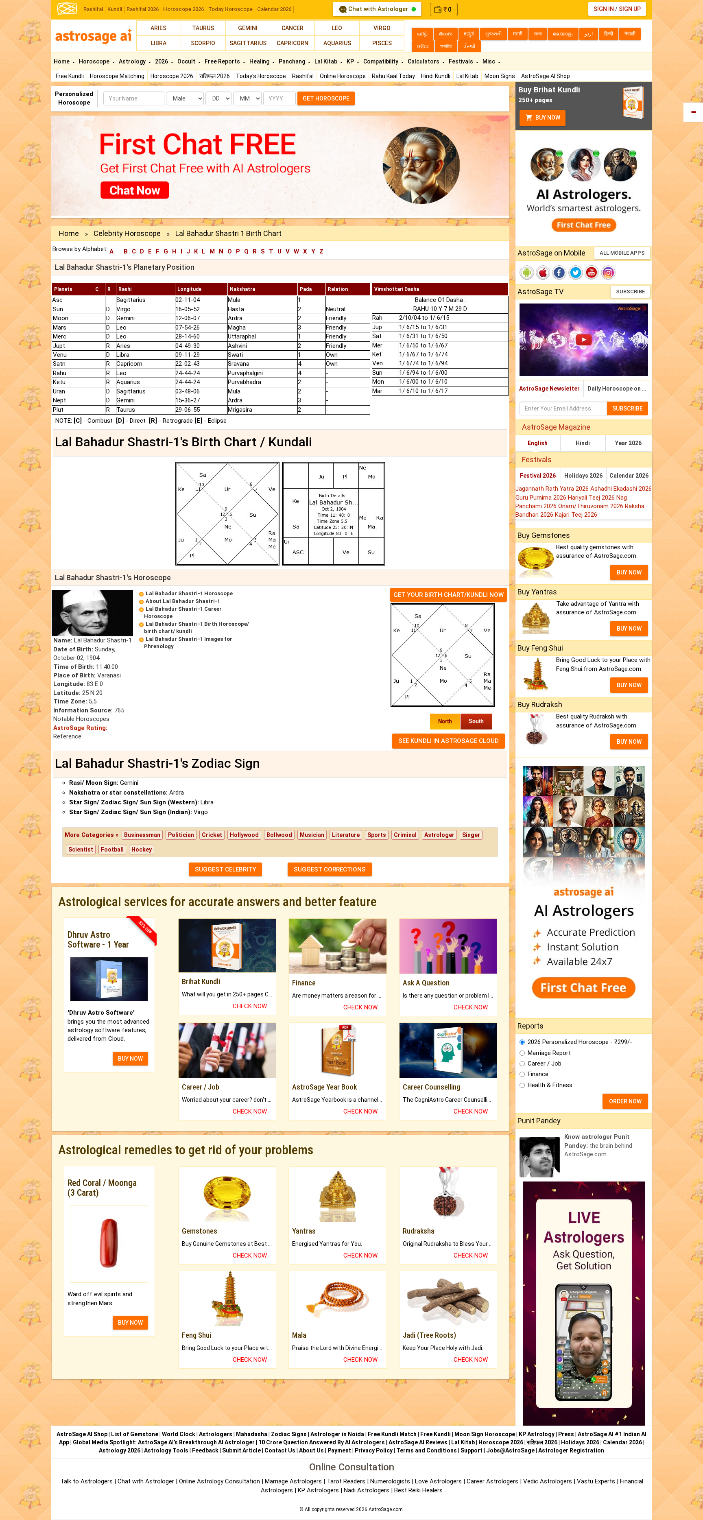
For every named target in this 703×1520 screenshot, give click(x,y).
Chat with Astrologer (378, 9)
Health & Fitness (550, 1085)
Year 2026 (628, 443)
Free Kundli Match (392, 1434)
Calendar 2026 (274, 9)
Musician (312, 835)
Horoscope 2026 (183, 9)
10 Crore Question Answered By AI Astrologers (321, 1442)
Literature (346, 835)
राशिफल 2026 (214, 76)
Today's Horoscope (261, 76)
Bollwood (279, 835)
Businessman (142, 835)
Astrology (133, 61)
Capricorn (292, 43)
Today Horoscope (230, 9)
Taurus (203, 28)
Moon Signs (500, 76)
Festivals (461, 61)
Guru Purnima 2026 (541, 497)
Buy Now (547, 117)
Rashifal (93, 9)
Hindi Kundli (435, 76)
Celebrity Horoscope (127, 233)
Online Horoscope (343, 76)
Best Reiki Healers (418, 1490)
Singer (471, 835)
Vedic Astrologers (547, 1481)
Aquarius (337, 43)
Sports (376, 835)
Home (62, 61)
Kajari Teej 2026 (576, 514)
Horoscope (95, 61)
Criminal (405, 835)
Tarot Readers (347, 1481)
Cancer (292, 28)
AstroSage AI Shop (545, 76)
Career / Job (544, 1063)
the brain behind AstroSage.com (598, 1145)
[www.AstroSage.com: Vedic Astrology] (67, 8)
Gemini (248, 28)
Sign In (604, 9)
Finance (538, 1074)
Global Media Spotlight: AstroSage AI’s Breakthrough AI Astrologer (164, 1442)
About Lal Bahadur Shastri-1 (183, 601)
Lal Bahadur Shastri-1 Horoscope (189, 593)
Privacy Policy (374, 1450)
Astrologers (215, 1434)
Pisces (382, 43)
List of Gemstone (134, 1434)
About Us (311, 1450)
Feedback (205, 1450)
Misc (489, 61)
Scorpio (203, 43)
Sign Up (630, 9)
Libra (158, 43)
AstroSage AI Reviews (418, 1442)
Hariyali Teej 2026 (592, 497)
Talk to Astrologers (86, 1481)
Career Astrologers (492, 1481)
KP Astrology (537, 1434)
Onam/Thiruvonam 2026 (591, 506)
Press (566, 1434)
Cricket (212, 835)
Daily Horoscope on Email (619, 388)
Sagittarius (247, 43)
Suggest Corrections (330, 869)
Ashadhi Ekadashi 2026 (621, 488)
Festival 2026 (538, 475)
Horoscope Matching (117, 76)
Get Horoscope (326, 98)
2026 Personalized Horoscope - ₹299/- (580, 1042)
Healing (260, 61)
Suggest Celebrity (225, 869)
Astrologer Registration (571, 1450)
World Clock (178, 1434)
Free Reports (223, 61)
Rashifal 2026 (143, 9)
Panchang (292, 61)
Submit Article (241, 1450)
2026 (162, 61)
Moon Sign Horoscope (484, 1434)
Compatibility (381, 61)
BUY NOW (130, 1058)
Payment (339, 1450)
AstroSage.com (386, 1509)
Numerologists (391, 1481)
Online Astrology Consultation (220, 1481)
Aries (158, 28)
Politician (181, 835)
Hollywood (244, 835)
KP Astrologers (319, 1490)
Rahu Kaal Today (393, 76)
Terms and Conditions (426, 1450)
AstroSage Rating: (80, 728)
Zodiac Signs (289, 1434)
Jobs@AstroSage (510, 1450)
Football (112, 849)
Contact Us (279, 1450)
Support (471, 1450)
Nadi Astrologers (366, 1490)
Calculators (424, 61)
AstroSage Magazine (556, 427)
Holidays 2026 (583, 475)
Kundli (114, 9)
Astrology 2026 (119, 1450)
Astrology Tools (166, 1450)
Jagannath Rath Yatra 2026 (552, 488)
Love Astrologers (438, 1481)
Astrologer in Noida (337, 1434)
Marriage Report (549, 1053)
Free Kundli (70, 76)
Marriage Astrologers (294, 1481)
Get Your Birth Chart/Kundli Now (448, 594)
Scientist (80, 849)
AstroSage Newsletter (549, 388)
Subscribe (630, 291)
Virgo (382, 28)
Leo (337, 28)
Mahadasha (251, 1434)
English (538, 443)
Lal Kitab (467, 76)
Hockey (141, 849)
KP (351, 61)
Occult (186, 61)
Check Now (250, 1006)
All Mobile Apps (622, 253)
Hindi (583, 443)
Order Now (625, 1101)
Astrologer (439, 835)
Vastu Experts (596, 1481)
